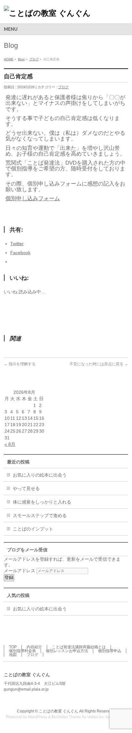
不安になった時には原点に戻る (99, 364)
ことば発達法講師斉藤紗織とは (79, 647)
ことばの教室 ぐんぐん (58, 711)
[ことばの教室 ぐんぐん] (47, 13)
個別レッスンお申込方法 (67, 651)
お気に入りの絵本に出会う (40, 475)
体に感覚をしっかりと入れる (42, 501)
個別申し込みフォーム (32, 198)
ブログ (34, 59)
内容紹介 (34, 647)
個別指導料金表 (22, 651)
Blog (21, 59)
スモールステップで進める (40, 515)
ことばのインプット (33, 528)
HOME (8, 59)
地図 (13, 654)
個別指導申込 (109, 651)
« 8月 (9, 444)
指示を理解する (20, 364)
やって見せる (26, 488)
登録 (8, 577)
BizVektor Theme (66, 717)
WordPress (37, 717)
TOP (13, 647)
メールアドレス (20, 570)
